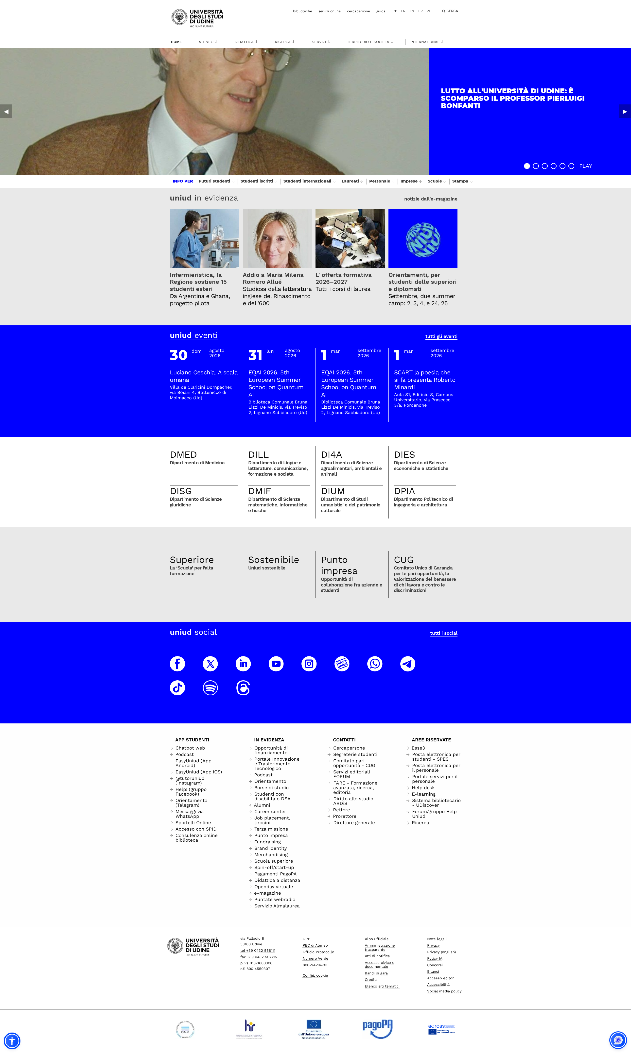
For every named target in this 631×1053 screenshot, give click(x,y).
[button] (527, 166)
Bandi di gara (376, 973)
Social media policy (444, 991)
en (403, 11)
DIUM (333, 490)
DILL (258, 454)
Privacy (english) (441, 952)
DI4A (331, 454)
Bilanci (433, 971)
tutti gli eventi (441, 336)
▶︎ (625, 111)
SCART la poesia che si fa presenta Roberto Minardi (425, 380)
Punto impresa (339, 565)
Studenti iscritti (257, 181)
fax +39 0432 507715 (258, 957)
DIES (404, 454)
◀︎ (6, 111)
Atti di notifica (377, 956)
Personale (379, 181)
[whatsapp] (375, 668)
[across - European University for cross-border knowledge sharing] (441, 1029)
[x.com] (210, 668)
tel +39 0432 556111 (257, 950)
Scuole (435, 181)
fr (420, 11)
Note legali (437, 939)
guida (381, 11)
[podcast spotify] (210, 692)
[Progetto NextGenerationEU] (313, 1029)
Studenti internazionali (307, 181)
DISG (181, 490)
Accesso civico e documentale (379, 964)
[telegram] (408, 668)
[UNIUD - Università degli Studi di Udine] (197, 17)
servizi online (329, 11)
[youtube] (276, 668)
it (395, 11)
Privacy (433, 945)
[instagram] (309, 668)
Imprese (409, 181)
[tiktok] (177, 692)
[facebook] (177, 668)
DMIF (259, 490)
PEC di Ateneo (315, 945)
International (424, 42)
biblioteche (302, 11)
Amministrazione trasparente (380, 947)
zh (429, 11)
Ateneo (206, 42)
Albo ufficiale (377, 939)
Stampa (460, 181)
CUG (404, 559)
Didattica (244, 42)
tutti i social (443, 633)
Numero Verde (315, 958)
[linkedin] (243, 668)
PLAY (585, 166)
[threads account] (243, 692)
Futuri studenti (214, 181)
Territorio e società (368, 42)
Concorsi (435, 965)
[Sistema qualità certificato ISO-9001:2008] (185, 1029)
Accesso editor (440, 978)
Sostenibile (273, 559)
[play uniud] (342, 668)
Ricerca (283, 42)
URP (306, 939)
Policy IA (434, 958)
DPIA (404, 490)
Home (176, 42)
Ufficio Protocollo (318, 952)
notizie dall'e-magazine (430, 199)
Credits (371, 979)
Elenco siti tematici (382, 986)
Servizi (319, 42)
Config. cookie (315, 975)
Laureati (350, 181)
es (412, 11)
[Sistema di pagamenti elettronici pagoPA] (377, 1029)
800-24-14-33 (315, 965)
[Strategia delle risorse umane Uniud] (249, 1029)
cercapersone (358, 11)
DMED (183, 454)
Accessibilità (438, 984)
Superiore (192, 559)
